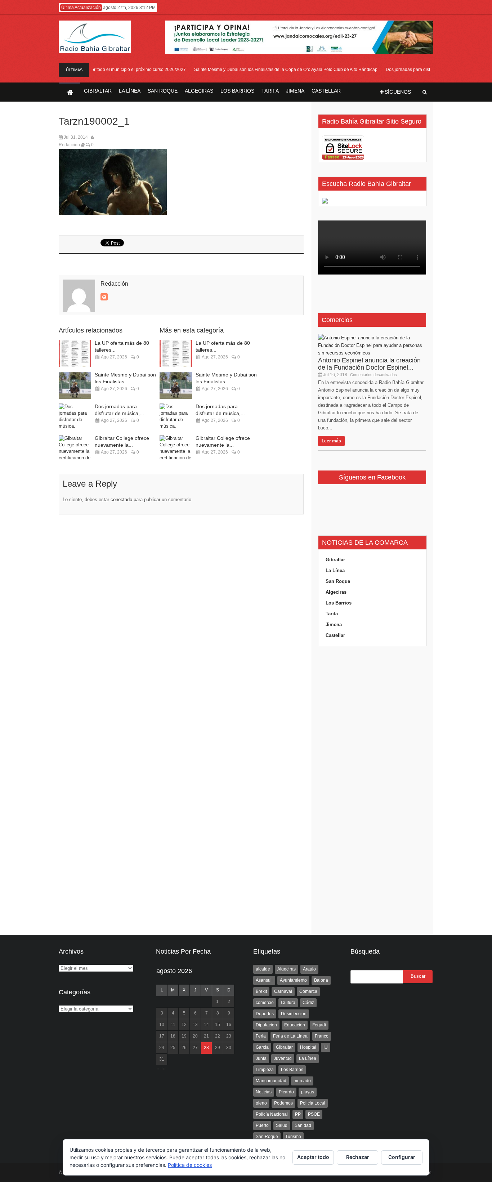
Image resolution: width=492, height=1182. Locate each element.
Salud (281, 1125)
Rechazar (357, 1157)
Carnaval (283, 991)
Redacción (69, 144)
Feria (261, 1036)
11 (173, 1024)
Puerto (262, 1125)
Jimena (334, 624)
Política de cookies (190, 1165)
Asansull (264, 980)
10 (161, 1024)
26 (184, 1047)
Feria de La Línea (290, 1036)
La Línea (335, 570)
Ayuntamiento (293, 980)
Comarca (308, 991)
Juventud (283, 1058)
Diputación (266, 1024)
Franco (321, 1036)
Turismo (293, 1136)
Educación (294, 1024)
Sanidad (303, 1125)
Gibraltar (335, 559)
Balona (321, 980)
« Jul (161, 1068)
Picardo (286, 1091)
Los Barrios (339, 603)
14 (206, 1024)
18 (172, 1036)
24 (161, 1047)
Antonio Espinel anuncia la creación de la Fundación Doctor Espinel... (369, 364)
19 (184, 1036)
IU (325, 1047)
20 (195, 1036)
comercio (265, 1002)
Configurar (401, 1157)
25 (172, 1047)
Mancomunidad (271, 1080)
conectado (121, 499)
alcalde (263, 969)
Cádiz (308, 1002)
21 (206, 1036)
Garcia (262, 1047)
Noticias (264, 1091)
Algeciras (336, 592)
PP (298, 1114)
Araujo (309, 969)
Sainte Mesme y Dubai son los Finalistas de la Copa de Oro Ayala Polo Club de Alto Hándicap (278, 69)
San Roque (338, 581)
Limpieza (265, 1069)
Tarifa (332, 613)
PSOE (314, 1114)
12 (184, 1024)
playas (307, 1091)
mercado (302, 1080)
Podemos (283, 1103)
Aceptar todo (313, 1157)
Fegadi (319, 1024)
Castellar (335, 635)
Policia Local (312, 1103)
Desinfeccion (294, 1013)
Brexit (261, 991)
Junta (261, 1058)
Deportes (265, 1013)
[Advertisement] (372, 791)
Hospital (308, 1047)
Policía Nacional (272, 1114)
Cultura (288, 1002)
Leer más (331, 440)
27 (195, 1047)
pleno (261, 1103)
